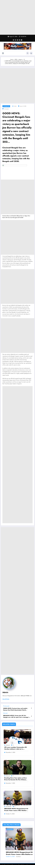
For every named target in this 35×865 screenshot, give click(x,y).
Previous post (6, 706)
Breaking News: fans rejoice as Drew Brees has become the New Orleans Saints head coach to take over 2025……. (15, 779)
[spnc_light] (31, 53)
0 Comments (6, 109)
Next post (5, 713)
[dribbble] (17, 40)
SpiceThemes (30, 859)
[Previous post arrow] (31, 708)
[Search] (27, 53)
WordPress (16, 859)
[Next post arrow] (31, 716)
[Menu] (3, 53)
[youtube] (21, 40)
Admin (15, 106)
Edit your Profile (25, 695)
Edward (8, 745)
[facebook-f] (13, 40)
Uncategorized (6, 106)
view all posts (5, 699)
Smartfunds (8, 806)
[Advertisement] (17, 17)
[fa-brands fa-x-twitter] (15, 40)
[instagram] (19, 40)
